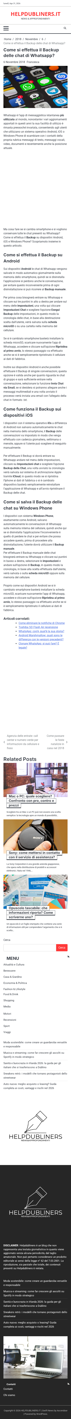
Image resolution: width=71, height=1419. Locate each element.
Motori (7, 1013)
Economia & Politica (15, 983)
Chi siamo (9, 1395)
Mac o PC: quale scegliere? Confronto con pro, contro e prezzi (31, 800)
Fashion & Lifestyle (14, 989)
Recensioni (8, 727)
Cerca (6, 940)
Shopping (8, 1000)
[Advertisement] (35, 189)
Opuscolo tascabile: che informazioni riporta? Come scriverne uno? (31, 912)
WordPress (41, 1414)
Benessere (9, 970)
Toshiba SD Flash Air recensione (38, 627)
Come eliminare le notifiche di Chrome (42, 623)
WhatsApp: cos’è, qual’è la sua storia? (41, 631)
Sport (6, 1026)
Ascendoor (62, 1410)
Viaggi (7, 1032)
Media (7, 1006)
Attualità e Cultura (13, 964)
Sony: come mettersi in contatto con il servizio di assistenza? (34, 855)
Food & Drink (10, 994)
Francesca (33, 62)
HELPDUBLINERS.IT (35, 13)
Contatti (8, 1389)
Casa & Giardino (12, 976)
